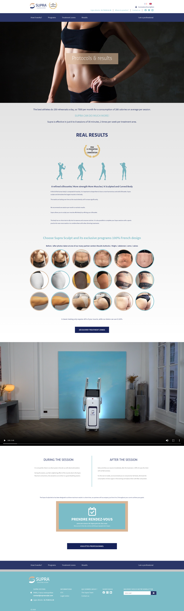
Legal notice (64, 596)
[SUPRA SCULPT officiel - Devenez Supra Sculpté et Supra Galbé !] (43, 7)
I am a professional (145, 17)
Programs (52, 17)
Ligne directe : (101, 10)
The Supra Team (87, 592)
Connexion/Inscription (146, 7)
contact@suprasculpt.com (43, 595)
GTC (61, 592)
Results (84, 17)
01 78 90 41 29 (49, 600)
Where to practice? (122, 10)
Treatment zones (69, 17)
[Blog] (152, 10)
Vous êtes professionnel (92, 546)
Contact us (136, 10)
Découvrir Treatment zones (92, 330)
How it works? (36, 17)
